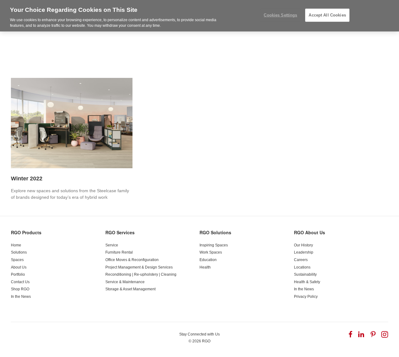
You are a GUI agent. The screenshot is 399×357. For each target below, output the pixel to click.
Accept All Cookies (327, 15)
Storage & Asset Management (130, 289)
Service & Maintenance (125, 282)
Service (111, 245)
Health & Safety (307, 282)
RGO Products (26, 232)
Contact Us (20, 282)
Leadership (303, 252)
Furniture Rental (119, 252)
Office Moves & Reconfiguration (132, 260)
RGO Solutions (215, 232)
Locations (302, 267)
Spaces (17, 260)
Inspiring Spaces (214, 245)
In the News (21, 296)
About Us (18, 267)
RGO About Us (309, 232)
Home (16, 245)
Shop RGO (20, 289)
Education (208, 260)
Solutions (19, 252)
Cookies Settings (280, 15)
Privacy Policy (306, 296)
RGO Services (120, 232)
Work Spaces (211, 252)
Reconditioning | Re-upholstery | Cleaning (140, 274)
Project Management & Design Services (139, 267)
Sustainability (305, 274)
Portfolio (18, 274)
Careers (301, 260)
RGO (206, 341)
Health (205, 267)
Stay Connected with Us (199, 334)
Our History (303, 245)
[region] (199, 15)
